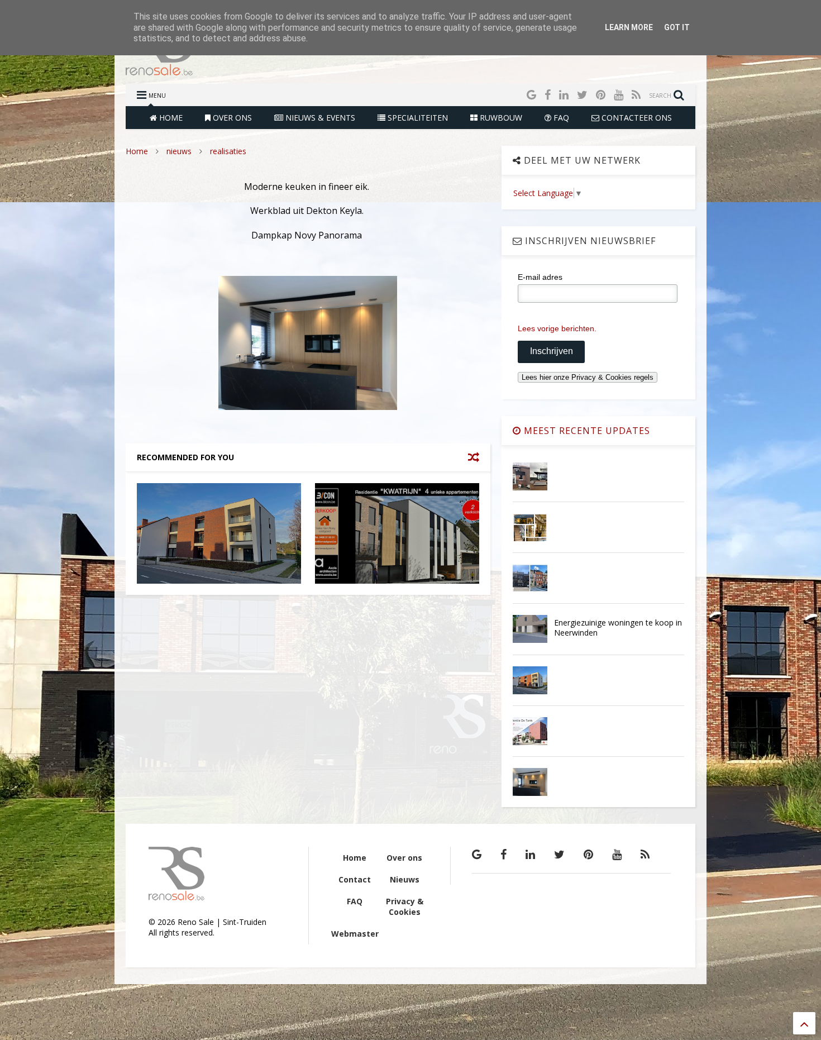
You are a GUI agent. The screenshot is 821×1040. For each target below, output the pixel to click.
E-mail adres (540, 277)
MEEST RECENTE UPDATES (585, 430)
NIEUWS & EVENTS (319, 117)
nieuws (179, 151)
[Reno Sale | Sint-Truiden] (159, 70)
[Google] (531, 94)
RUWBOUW (500, 117)
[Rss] (636, 94)
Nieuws (404, 879)
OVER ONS (231, 117)
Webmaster (355, 933)
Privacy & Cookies (404, 906)
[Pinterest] (600, 94)
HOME (170, 117)
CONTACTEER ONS (635, 117)
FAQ (560, 117)
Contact (354, 879)
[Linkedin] (564, 94)
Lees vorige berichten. (557, 328)
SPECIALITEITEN (416, 117)
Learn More (629, 27)
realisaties (228, 151)
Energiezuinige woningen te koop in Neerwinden (618, 627)
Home (137, 151)
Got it (677, 27)
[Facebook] (548, 94)
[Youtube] (618, 94)
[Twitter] (582, 94)
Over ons (404, 857)
